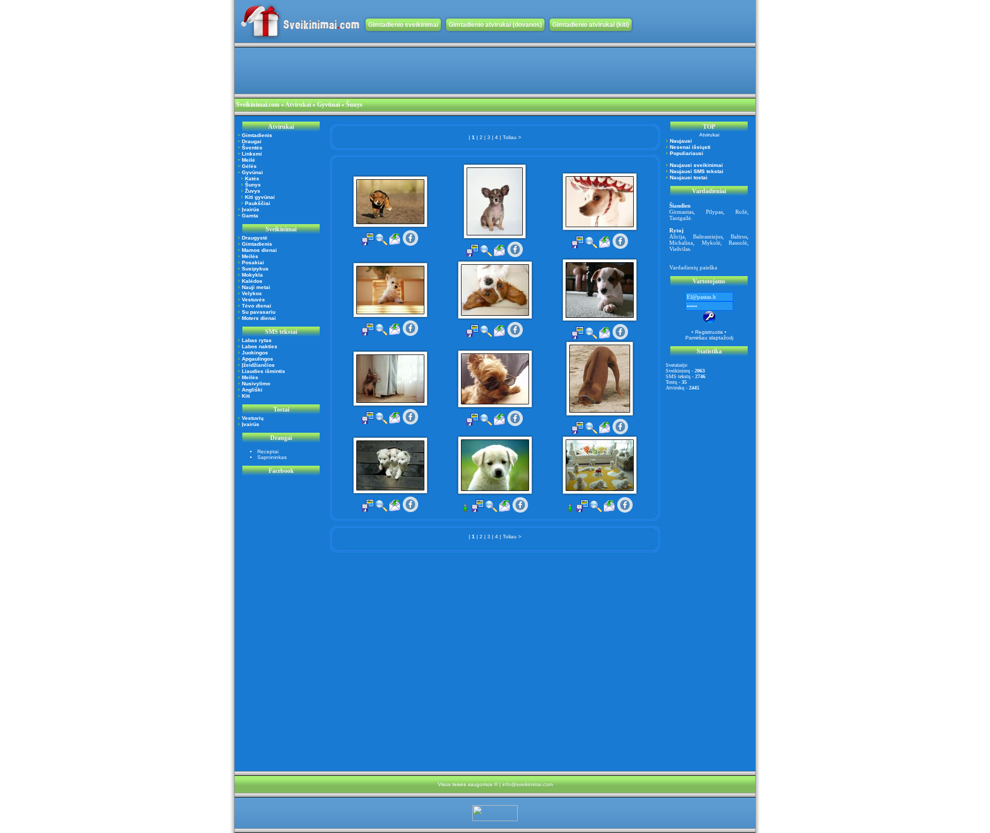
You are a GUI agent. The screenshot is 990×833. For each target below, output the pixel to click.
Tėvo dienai (256, 306)
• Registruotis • (709, 332)
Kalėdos (252, 281)
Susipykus (255, 268)
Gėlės (249, 166)
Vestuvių (252, 418)
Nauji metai (256, 287)
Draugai (251, 141)
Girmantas (681, 212)
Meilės (250, 256)
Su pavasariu (258, 312)
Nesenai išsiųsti (690, 147)
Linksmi (252, 154)
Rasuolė (738, 243)
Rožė (741, 212)
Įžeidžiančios (258, 365)
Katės (252, 178)
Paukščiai (257, 203)
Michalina (681, 243)
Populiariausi (686, 153)
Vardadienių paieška (693, 267)
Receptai (267, 451)
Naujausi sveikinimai (696, 165)
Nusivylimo (256, 383)
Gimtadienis (257, 135)
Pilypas (714, 212)
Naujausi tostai (688, 177)
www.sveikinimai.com (300, 21)
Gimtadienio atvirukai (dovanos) (495, 24)
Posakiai (253, 262)
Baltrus (739, 236)
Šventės (252, 147)
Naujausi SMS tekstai (696, 171)
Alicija (677, 236)
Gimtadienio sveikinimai (403, 24)
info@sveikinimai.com (527, 784)
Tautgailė (680, 218)
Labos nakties (259, 346)
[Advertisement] (422, 70)
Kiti (246, 396)
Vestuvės (253, 299)
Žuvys (252, 191)
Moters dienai (259, 318)
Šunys (253, 185)
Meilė (248, 160)
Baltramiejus (707, 236)
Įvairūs (250, 209)
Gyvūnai (252, 172)
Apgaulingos (257, 359)
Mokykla (252, 275)
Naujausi (681, 141)
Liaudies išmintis (263, 371)
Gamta (250, 215)
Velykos (252, 293)
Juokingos (255, 352)
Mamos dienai (259, 250)
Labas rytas (257, 340)
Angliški (252, 390)
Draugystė (255, 238)
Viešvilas (679, 249)
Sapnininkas (272, 457)
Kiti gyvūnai (260, 197)
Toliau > (512, 137)
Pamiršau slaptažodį (709, 338)
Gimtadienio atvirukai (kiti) (590, 24)
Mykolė (711, 243)
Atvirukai (298, 104)
